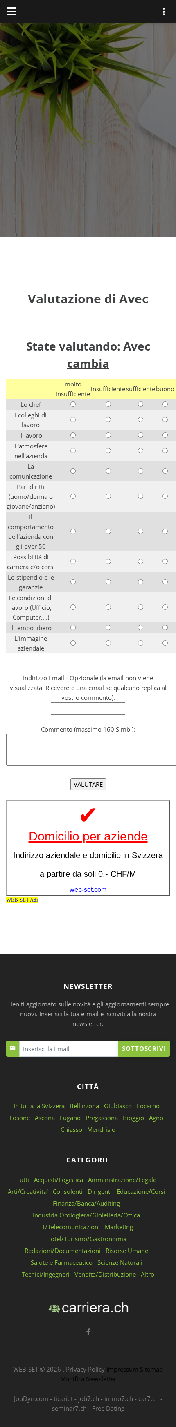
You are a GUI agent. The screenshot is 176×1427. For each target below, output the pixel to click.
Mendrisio (101, 1129)
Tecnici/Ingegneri (46, 1274)
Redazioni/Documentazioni (63, 1250)
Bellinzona (84, 1106)
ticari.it (63, 1398)
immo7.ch (118, 1398)
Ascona (45, 1118)
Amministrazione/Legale (122, 1180)
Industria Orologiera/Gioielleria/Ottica (86, 1215)
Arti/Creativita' (28, 1191)
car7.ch (148, 1398)
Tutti (22, 1180)
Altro (147, 1274)
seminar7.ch (69, 1408)
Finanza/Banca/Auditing (86, 1203)
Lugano (70, 1118)
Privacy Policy (85, 1369)
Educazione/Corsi (141, 1191)
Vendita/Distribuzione (105, 1274)
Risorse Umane (127, 1250)
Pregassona (102, 1118)
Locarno (148, 1106)
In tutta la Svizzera (39, 1106)
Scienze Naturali (119, 1262)
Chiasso (71, 1129)
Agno (156, 1118)
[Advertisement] (88, 131)
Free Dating (108, 1408)
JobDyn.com (31, 1398)
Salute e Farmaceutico (62, 1262)
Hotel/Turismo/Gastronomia (86, 1239)
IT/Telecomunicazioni (70, 1227)
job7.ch (88, 1398)
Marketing (119, 1227)
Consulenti (68, 1191)
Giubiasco (118, 1106)
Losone (19, 1118)
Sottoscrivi (144, 1048)
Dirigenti (100, 1191)
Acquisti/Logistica (58, 1180)
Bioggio (133, 1118)
